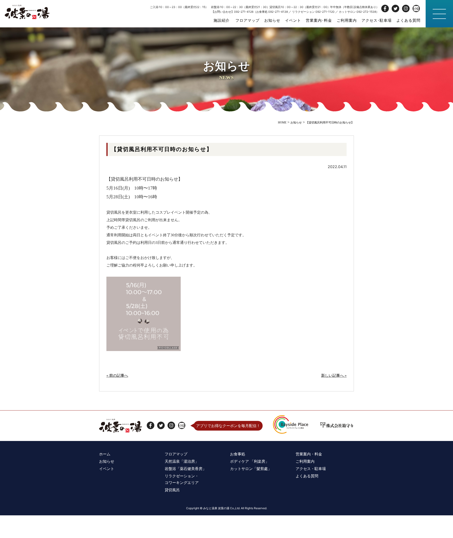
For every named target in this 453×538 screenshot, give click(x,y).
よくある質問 (408, 20)
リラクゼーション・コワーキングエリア (182, 479)
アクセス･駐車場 (376, 20)
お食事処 (237, 454)
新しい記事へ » (334, 375)
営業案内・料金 (309, 454)
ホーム (104, 454)
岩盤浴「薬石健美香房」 (185, 468)
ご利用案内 (347, 20)
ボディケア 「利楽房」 (249, 461)
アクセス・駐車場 (311, 468)
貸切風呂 (172, 489)
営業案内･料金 (319, 20)
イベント (293, 20)
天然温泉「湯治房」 (182, 461)
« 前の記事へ (117, 375)
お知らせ (272, 20)
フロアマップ (247, 20)
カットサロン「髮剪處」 (251, 468)
